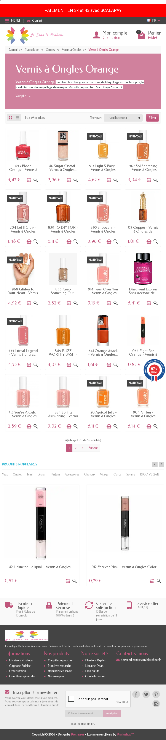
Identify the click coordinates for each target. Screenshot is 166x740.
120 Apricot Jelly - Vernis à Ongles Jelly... (103, 416)
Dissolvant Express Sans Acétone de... (143, 291)
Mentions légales (95, 660)
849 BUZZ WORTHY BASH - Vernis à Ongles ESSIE (63, 356)
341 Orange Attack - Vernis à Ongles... (103, 353)
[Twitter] (146, 694)
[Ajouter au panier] (29, 180)
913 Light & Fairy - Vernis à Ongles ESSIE (103, 170)
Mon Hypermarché (59, 666)
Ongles (17, 474)
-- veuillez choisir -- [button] (118, 118)
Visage (104, 474)
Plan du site (92, 671)
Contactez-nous (95, 676)
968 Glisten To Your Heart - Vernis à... (23, 293)
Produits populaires (19, 464)
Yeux (5, 474)
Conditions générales (22, 676)
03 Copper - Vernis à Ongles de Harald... (143, 231)
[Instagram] (156, 703)
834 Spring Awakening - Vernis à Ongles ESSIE (63, 416)
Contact (37, 20)
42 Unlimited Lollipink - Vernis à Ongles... (41, 567)
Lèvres (41, 474)
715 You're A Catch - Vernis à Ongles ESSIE (23, 416)
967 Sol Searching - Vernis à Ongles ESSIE (143, 170)
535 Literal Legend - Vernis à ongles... (23, 353)
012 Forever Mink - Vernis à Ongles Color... (125, 567)
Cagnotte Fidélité (20, 666)
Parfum (55, 474)
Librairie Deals (94, 666)
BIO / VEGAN (149, 474)
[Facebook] (136, 694)
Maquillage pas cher (60, 660)
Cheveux (89, 474)
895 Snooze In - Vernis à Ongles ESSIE (103, 231)
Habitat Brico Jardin (60, 671)
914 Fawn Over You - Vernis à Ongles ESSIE (103, 293)
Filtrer (152, 118)
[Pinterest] (156, 694)
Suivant (93, 448)
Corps (117, 474)
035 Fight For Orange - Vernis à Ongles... (143, 354)
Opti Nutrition (17, 671)
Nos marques (56, 676)
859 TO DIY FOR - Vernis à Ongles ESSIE (63, 231)
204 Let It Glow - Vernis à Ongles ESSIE (23, 231)
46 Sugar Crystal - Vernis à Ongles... (63, 168)
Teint (29, 474)
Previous (155, 464)
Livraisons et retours (21, 660)
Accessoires (72, 474)
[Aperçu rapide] (35, 180)
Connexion (111, 37)
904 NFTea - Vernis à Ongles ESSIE (143, 416)
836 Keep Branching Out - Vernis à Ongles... (63, 293)
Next (161, 464)
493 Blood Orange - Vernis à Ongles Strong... (23, 170)
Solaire (130, 474)
